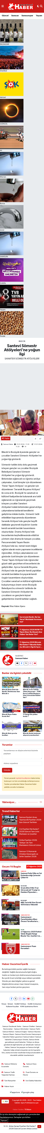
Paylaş (7, 438)
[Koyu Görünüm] (38, 6)
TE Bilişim (27, 1109)
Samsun (15, 16)
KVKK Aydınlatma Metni (29, 1006)
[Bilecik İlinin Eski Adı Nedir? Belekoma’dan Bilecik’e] (11, 682)
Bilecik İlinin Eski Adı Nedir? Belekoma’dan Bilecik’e (11, 691)
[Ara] (41, 6)
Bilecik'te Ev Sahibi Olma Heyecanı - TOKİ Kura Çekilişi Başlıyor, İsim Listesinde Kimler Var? (32, 693)
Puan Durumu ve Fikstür (30, 1073)
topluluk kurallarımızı (23, 778)
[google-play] (28, 1093)
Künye (4, 1004)
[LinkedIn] (24, 999)
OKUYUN (35, 1117)
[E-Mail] (17, 663)
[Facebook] (21, 663)
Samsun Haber (8, 444)
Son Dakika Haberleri (33, 1081)
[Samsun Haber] (7, 660)
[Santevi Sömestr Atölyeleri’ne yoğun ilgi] (22, 423)
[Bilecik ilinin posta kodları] (11, 726)
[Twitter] (26, 663)
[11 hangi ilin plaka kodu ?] (32, 707)
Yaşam (39, 16)
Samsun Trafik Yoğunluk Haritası (8, 1073)
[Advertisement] (22, 386)
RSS (6, 1101)
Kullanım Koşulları (12, 1006)
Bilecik (22, 341)
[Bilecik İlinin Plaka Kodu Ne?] (11, 707)
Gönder (7, 770)
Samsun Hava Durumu (29, 1065)
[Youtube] (35, 663)
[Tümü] (41, 802)
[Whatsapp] (32, 999)
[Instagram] (30, 663)
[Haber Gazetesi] (20, 6)
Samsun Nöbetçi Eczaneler (9, 1065)
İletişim (10, 1004)
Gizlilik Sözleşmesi (34, 1004)
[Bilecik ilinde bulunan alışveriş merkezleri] (32, 726)
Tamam (4, 1121)
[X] (16, 999)
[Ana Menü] (3, 6)
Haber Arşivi (9, 1086)
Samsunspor (27, 16)
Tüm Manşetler (10, 1081)
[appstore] (15, 1093)
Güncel (5, 16)
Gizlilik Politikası (20, 1004)
